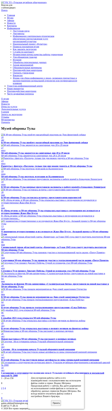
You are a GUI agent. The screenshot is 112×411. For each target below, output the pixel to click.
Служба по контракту (23, 52)
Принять (56, 403)
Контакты (12, 25)
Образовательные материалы (27, 67)
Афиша (10, 20)
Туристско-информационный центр (25, 86)
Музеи (10, 18)
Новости (11, 23)
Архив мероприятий (23, 65)
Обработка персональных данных (30, 62)
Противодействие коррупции (27, 70)
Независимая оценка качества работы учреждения (38, 54)
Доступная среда (21, 31)
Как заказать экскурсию (25, 49)
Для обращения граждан (25, 57)
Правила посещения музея (26, 46)
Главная (11, 15)
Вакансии (18, 75)
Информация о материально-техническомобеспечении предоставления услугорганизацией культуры (33, 39)
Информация (13, 28)
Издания (17, 59)
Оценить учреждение (23, 73)
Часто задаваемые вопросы (20, 94)
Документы (18, 33)
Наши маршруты (15, 88)
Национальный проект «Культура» (30, 44)
